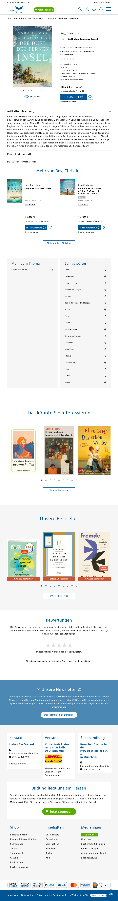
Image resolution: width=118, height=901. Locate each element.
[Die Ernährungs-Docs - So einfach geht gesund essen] (23, 555)
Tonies (13, 848)
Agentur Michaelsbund (93, 853)
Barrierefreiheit (61, 895)
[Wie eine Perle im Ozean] (14, 191)
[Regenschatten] (23, 449)
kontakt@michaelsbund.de (23, 753)
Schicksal (68, 356)
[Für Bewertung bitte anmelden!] (67, 59)
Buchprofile (16, 862)
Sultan (67, 376)
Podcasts (50, 848)
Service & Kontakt (101, 2)
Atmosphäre (69, 349)
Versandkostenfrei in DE (20, 2)
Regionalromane (71, 329)
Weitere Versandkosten (57, 768)
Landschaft (69, 343)
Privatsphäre (44, 895)
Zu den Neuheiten (59, 490)
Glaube (14, 857)
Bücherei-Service (19, 867)
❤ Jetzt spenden (44, 9)
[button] (41, 480)
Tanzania (68, 323)
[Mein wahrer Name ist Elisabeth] (59, 449)
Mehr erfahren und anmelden (59, 714)
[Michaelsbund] (15, 10)
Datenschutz (28, 895)
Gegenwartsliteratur (19, 270)
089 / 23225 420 (91, 769)
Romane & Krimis (19, 834)
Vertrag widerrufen (100, 895)
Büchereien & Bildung (93, 844)
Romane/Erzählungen (73, 290)
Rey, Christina (69, 33)
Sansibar (68, 296)
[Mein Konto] (87, 9)
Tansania (68, 316)
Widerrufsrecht (53, 771)
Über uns (86, 839)
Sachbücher (16, 844)
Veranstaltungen (90, 848)
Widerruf (76, 895)
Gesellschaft (52, 834)
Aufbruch (68, 382)
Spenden (89, 834)
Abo (48, 857)
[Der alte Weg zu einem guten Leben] (59, 555)
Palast (67, 369)
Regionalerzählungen (73, 336)
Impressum (13, 895)
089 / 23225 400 (20, 757)
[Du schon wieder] (94, 449)
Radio (49, 853)
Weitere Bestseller (59, 595)
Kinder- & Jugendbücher (23, 839)
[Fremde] (94, 555)
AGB (85, 895)
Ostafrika (68, 309)
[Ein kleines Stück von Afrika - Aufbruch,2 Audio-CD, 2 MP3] (67, 187)
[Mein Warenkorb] (101, 9)
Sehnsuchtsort (70, 362)
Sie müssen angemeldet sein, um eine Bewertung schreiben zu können (59, 661)
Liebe (67, 270)
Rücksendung (52, 775)
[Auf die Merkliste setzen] (90, 97)
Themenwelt (17, 853)
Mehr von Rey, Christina (59, 243)
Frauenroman (70, 276)
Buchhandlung (89, 857)
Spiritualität (52, 844)
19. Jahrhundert (71, 283)
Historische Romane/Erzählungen (77, 303)
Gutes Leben (52, 839)
